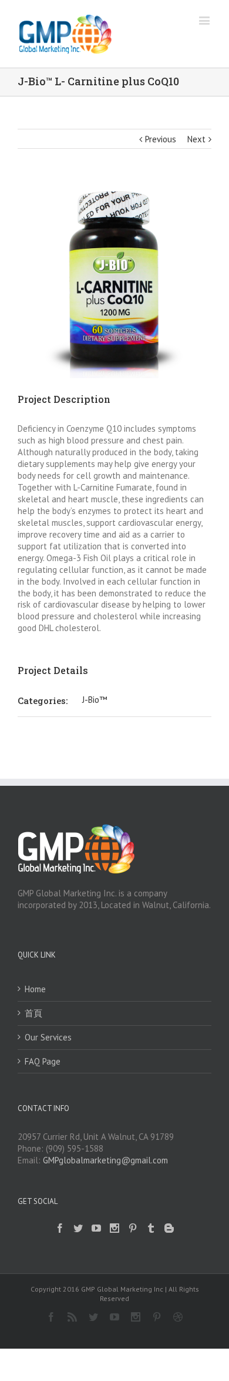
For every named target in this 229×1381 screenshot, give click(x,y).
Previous (160, 139)
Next (196, 139)
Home (35, 989)
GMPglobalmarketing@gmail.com (105, 1160)
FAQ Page (42, 1061)
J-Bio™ (94, 699)
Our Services (48, 1037)
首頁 (33, 1013)
